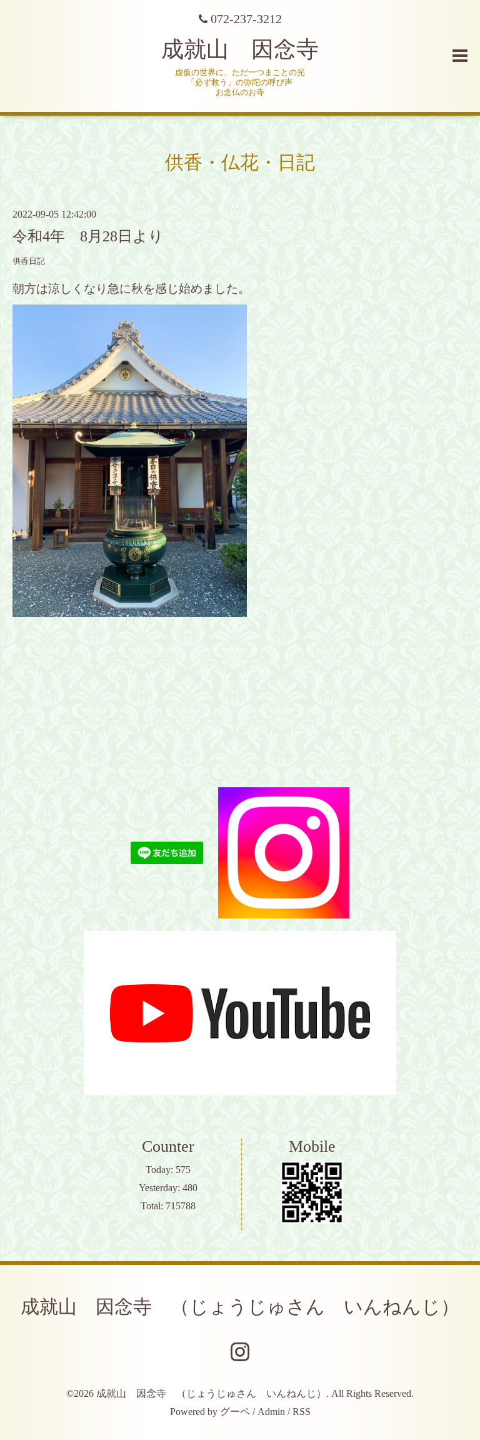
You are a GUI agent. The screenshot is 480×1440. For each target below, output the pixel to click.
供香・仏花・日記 (240, 162)
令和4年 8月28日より (88, 236)
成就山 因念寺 (240, 49)
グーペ (235, 1411)
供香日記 (28, 261)
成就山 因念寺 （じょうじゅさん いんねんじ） (240, 1306)
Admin (271, 1411)
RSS (301, 1411)
